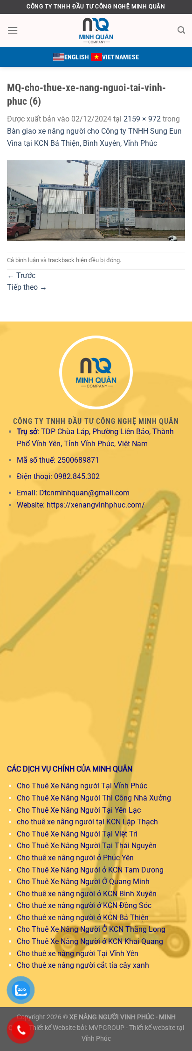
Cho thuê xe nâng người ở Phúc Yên (75, 857)
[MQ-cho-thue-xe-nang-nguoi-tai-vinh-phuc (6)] (96, 199)
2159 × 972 (142, 118)
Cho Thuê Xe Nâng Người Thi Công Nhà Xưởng (94, 798)
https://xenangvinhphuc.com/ (96, 504)
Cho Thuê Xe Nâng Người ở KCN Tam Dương (90, 869)
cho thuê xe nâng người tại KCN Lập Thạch (87, 821)
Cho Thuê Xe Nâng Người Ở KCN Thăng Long (91, 929)
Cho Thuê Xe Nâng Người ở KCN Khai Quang (90, 941)
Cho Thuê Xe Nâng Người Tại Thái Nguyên (87, 845)
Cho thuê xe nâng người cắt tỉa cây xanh (83, 965)
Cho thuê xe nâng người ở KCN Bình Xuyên (87, 893)
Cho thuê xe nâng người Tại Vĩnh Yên (77, 953)
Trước (21, 275)
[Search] (181, 30)
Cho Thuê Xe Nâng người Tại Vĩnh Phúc (82, 785)
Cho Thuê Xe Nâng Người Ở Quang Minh (83, 881)
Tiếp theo (27, 287)
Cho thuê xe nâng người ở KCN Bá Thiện (83, 917)
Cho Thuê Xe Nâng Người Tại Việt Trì (77, 833)
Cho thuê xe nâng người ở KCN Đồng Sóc (84, 905)
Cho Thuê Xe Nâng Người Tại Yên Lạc (79, 810)
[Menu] (12, 30)
